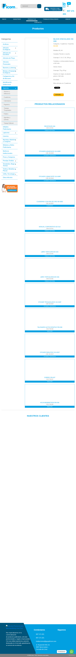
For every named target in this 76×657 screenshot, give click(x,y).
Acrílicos (6, 44)
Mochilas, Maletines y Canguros (9, 140)
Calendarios (7, 101)
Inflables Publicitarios (7, 128)
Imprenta (6, 88)
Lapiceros (6, 132)
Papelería (7, 104)
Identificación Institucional (7, 83)
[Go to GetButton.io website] (72, 655)
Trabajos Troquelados (7, 109)
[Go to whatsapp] (71, 651)
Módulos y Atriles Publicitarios (8, 146)
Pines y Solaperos (9, 157)
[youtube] (60, 634)
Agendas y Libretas (7, 118)
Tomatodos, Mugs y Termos (9, 164)
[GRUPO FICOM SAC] (9, 6)
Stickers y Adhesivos (7, 92)
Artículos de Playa (9, 58)
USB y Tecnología (9, 174)
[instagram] (64, 634)
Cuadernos (7, 97)
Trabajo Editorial (8, 123)
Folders (6, 114)
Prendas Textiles (8, 160)
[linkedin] (56, 634)
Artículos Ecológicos (6, 48)
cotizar (58, 94)
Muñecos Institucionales (7, 152)
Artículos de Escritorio (7, 53)
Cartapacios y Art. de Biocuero (8, 77)
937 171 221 (40, 634)
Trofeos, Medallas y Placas (9, 169)
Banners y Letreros (9, 67)
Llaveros (6, 136)
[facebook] (67, 634)
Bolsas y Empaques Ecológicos (9, 71)
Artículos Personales (6, 63)
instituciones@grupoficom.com (46, 641)
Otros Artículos (7, 177)
